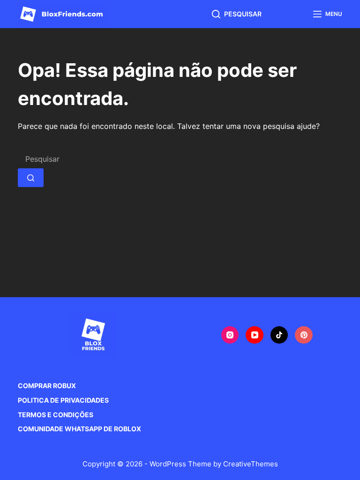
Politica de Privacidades (63, 400)
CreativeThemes (250, 463)
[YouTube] (254, 335)
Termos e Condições (55, 415)
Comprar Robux (47, 386)
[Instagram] (230, 335)
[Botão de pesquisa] (31, 177)
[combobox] (98, 159)
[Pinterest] (304, 335)
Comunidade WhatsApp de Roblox (79, 429)
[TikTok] (279, 335)
